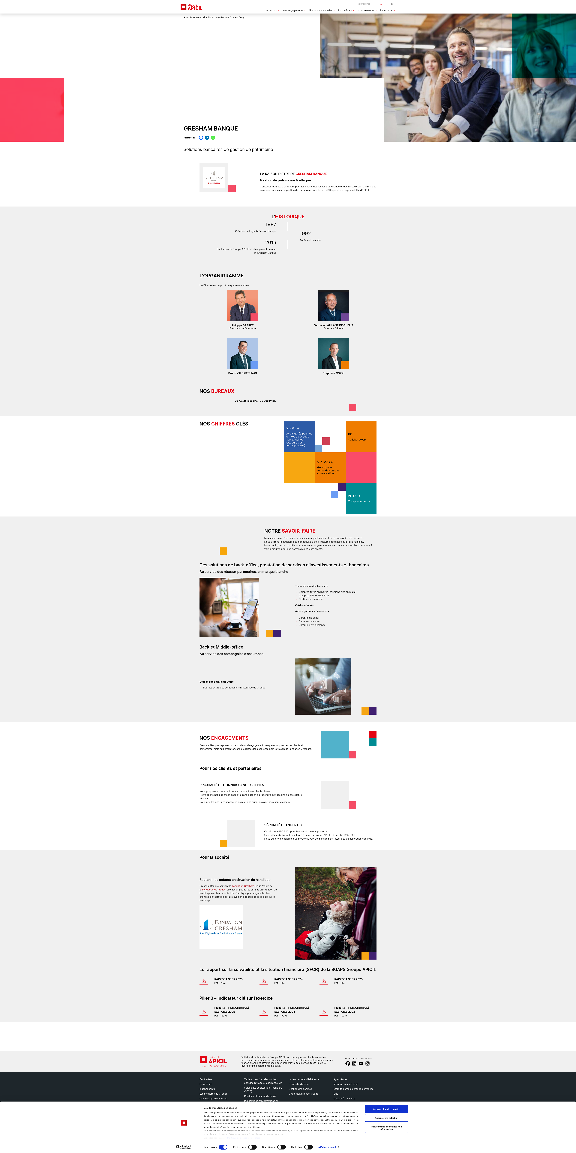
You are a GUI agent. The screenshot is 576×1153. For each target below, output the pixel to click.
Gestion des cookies (300, 1089)
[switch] (252, 1147)
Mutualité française (344, 1098)
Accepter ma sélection (386, 1118)
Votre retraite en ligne (345, 1084)
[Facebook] (201, 138)
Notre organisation (218, 17)
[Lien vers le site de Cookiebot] (184, 1147)
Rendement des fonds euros (260, 1096)
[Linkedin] (207, 138)
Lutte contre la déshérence (304, 1079)
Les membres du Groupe (213, 1094)
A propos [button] (271, 10)
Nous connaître (200, 17)
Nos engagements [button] (293, 10)
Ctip (335, 1094)
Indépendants (207, 1089)
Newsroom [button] (386, 10)
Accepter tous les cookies (386, 1109)
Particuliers (206, 1079)
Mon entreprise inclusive (213, 1098)
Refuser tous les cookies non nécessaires (386, 1127)
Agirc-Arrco (340, 1079)
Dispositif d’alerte (299, 1084)
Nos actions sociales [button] (320, 10)
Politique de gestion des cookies (243, 1138)
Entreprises (206, 1084)
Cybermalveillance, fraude (303, 1094)
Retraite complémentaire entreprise (353, 1089)
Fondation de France (213, 890)
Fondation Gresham (243, 886)
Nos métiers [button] (345, 10)
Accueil (187, 17)
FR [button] (391, 4)
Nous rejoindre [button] (366, 10)
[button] (570, 1037)
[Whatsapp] (213, 138)
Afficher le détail (327, 1147)
